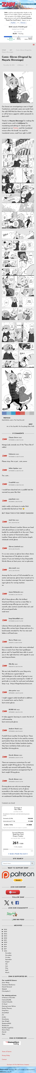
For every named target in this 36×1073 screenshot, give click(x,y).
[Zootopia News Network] (18, 8)
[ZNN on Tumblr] (12, 904)
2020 (5, 942)
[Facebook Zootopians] (12, 915)
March (7, 972)
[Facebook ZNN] (17, 904)
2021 (5, 940)
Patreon (23, 22)
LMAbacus (20, 65)
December (8, 953)
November (8, 955)
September (8, 959)
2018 (5, 946)
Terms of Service (6, 1051)
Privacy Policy (6, 1055)
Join (14, 892)
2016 (5, 951)
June (6, 966)
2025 (5, 931)
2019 (5, 944)
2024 (5, 934)
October (7, 957)
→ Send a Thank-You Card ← (18, 854)
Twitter (15, 128)
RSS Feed (20, 919)
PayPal (13, 22)
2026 (5, 929)
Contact (4, 1059)
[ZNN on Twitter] (6, 904)
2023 (5, 936)
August (7, 962)
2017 (5, 949)
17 (26, 65)
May (6, 968)
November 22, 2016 (8, 65)
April (6, 970)
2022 (5, 938)
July (6, 964)
